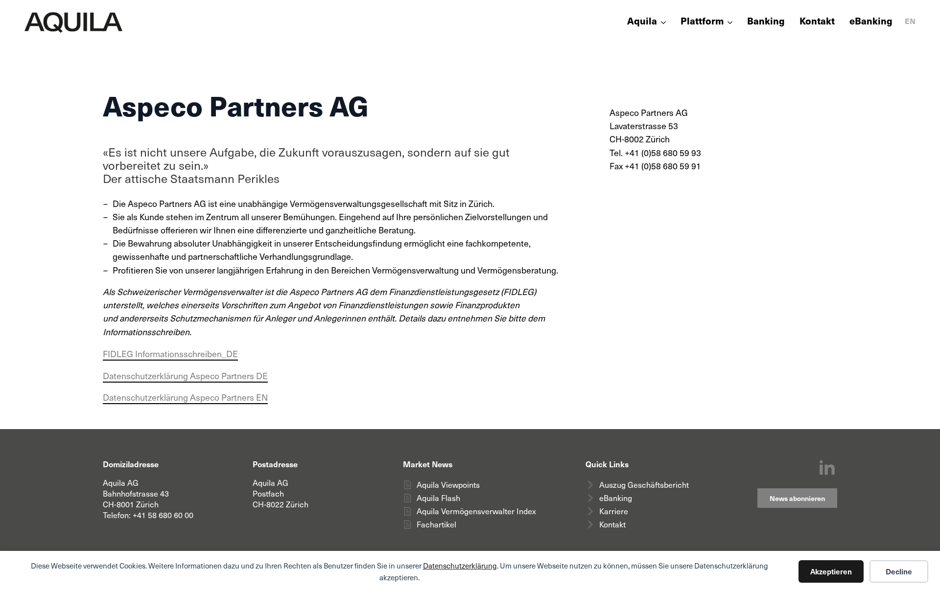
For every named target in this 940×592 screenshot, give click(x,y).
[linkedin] (827, 468)
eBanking (871, 21)
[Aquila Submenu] (661, 22)
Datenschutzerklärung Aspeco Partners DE (185, 376)
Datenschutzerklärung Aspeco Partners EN (185, 397)
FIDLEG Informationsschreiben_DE (170, 354)
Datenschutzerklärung (460, 565)
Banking (766, 21)
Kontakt (817, 21)
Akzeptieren (831, 571)
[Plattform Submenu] (728, 22)
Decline (899, 571)
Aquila (642, 21)
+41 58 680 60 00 (163, 515)
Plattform (702, 21)
